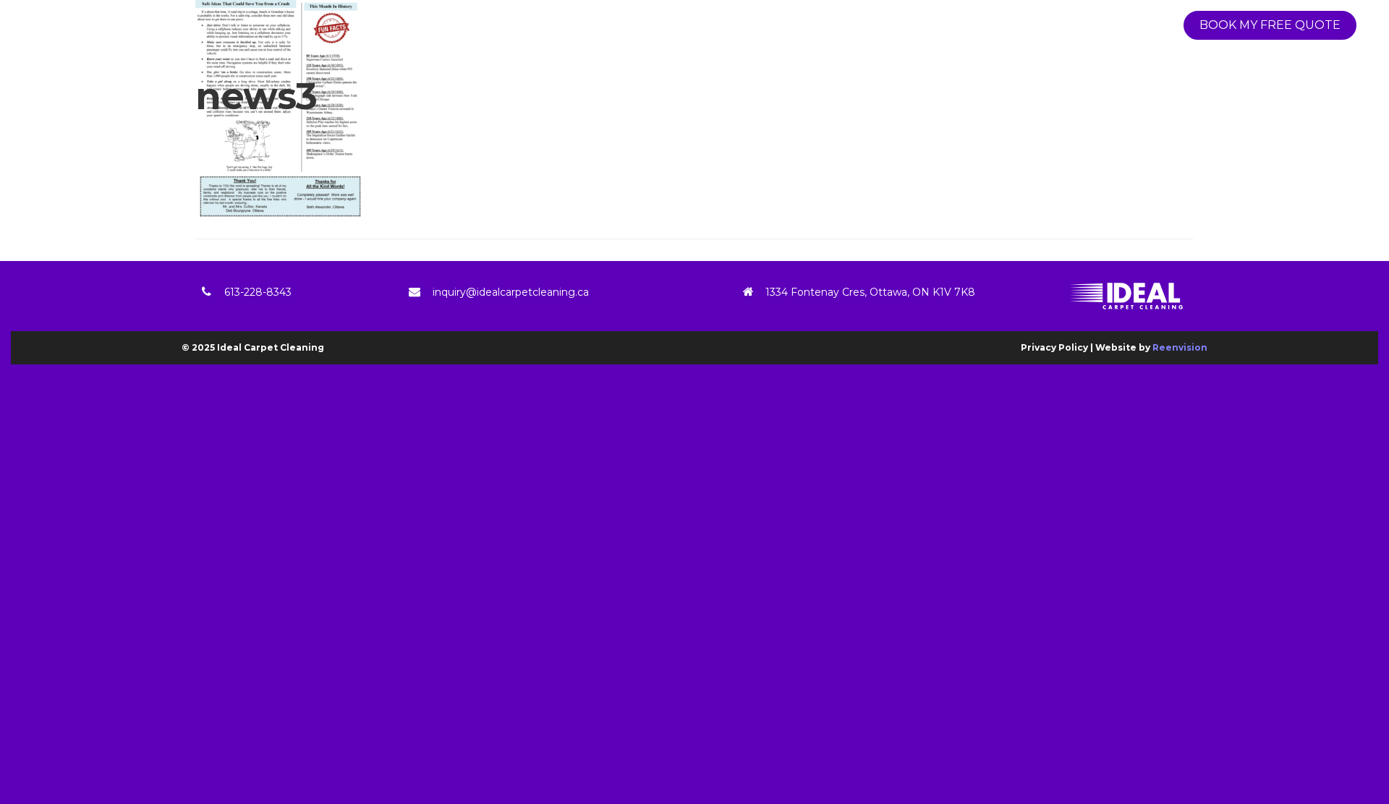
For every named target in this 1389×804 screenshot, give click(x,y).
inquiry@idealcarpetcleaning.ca (511, 292)
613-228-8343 (258, 292)
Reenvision (1179, 347)
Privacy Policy (1054, 347)
